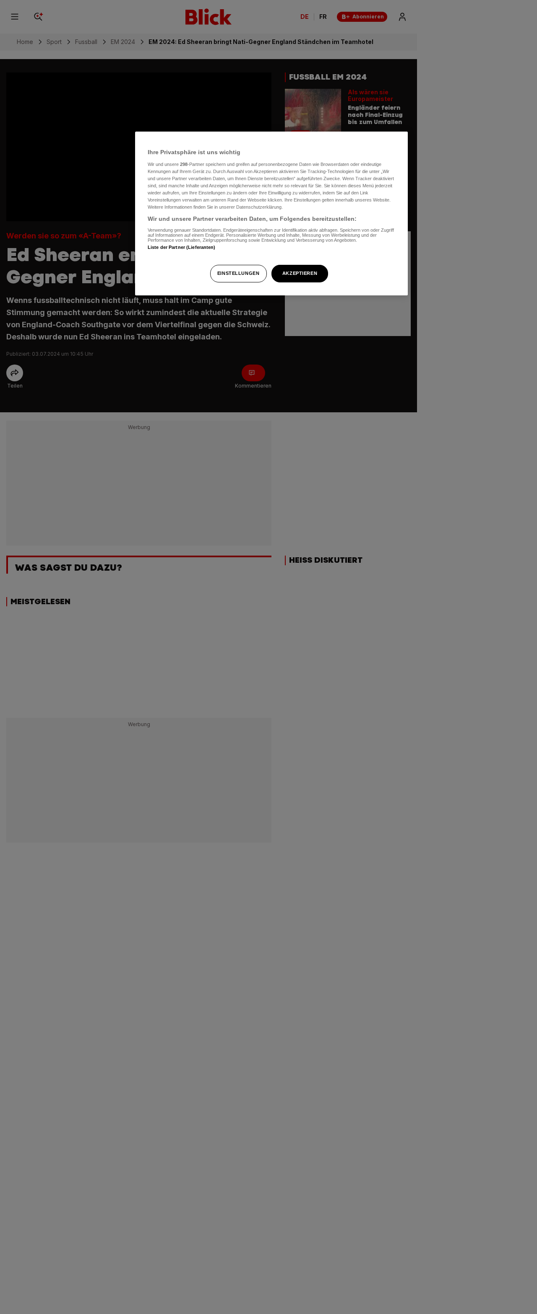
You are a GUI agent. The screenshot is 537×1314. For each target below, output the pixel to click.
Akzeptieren (299, 273)
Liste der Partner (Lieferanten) (182, 246)
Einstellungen (238, 273)
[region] (271, 213)
